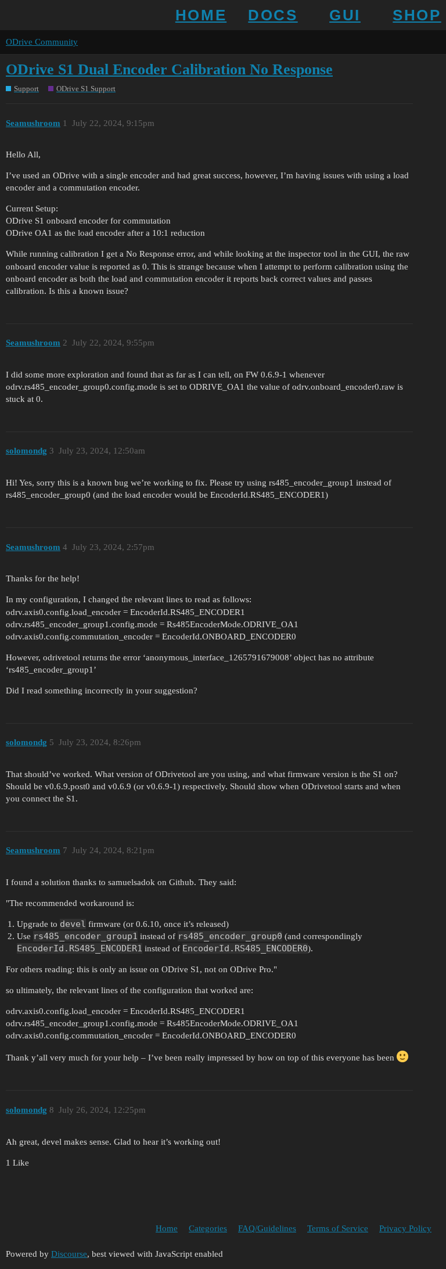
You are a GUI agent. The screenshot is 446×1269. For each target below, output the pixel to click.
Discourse (69, 1254)
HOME (200, 15)
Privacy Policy (405, 1228)
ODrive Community (42, 41)
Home (167, 1228)
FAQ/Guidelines (267, 1228)
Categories (208, 1228)
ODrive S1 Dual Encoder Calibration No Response (169, 69)
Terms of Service (337, 1228)
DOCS (272, 15)
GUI (345, 15)
